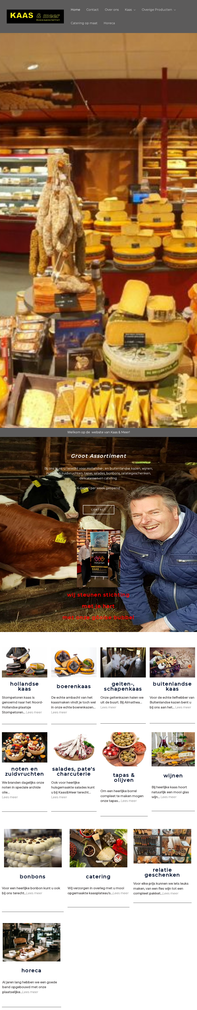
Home (75, 10)
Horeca (109, 23)
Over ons (112, 10)
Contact (92, 10)
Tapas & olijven (124, 777)
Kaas (128, 10)
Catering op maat (84, 23)
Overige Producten (157, 10)
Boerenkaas (74, 686)
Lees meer (34, 712)
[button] (98, 509)
